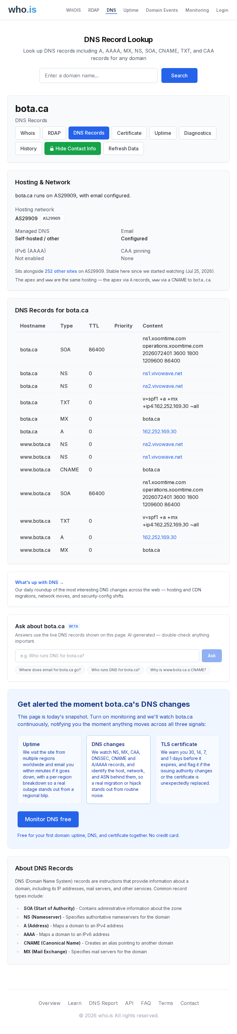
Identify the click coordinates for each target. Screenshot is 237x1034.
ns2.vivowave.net (163, 386)
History (28, 148)
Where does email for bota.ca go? (50, 669)
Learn (74, 1003)
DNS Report (103, 1003)
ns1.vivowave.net (162, 373)
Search (179, 75)
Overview (49, 1003)
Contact (190, 1003)
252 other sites (61, 271)
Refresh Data (124, 148)
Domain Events (162, 10)
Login (222, 10)
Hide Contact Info (76, 148)
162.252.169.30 (160, 431)
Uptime (131, 10)
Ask (212, 655)
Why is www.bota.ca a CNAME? (178, 669)
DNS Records (88, 133)
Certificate (129, 133)
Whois (27, 133)
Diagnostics (197, 133)
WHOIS (73, 10)
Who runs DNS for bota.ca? (115, 669)
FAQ (146, 1003)
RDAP (93, 10)
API (129, 1003)
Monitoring (197, 10)
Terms (165, 1003)
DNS (111, 10)
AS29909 (51, 218)
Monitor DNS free (48, 819)
